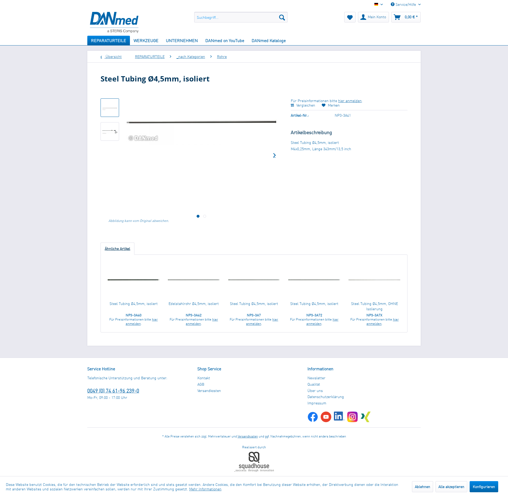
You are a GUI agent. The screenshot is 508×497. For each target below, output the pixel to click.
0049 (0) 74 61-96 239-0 (113, 390)
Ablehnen (422, 486)
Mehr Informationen (205, 489)
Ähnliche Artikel (117, 248)
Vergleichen (305, 105)
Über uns (315, 390)
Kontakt (203, 378)
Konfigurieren (484, 486)
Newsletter (316, 378)
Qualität (313, 384)
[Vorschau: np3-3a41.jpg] (110, 107)
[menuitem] (241, 17)
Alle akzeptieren (451, 486)
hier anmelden (350, 100)
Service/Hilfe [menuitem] (405, 4)
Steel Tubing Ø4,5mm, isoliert (134, 303)
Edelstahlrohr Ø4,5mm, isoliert (194, 303)
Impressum (316, 403)
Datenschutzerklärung (325, 396)
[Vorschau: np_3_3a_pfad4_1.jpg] (110, 131)
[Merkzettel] (350, 17)
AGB (200, 384)
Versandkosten (209, 390)
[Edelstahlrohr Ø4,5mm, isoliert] (194, 279)
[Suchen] (282, 17)
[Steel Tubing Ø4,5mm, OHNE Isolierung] (374, 279)
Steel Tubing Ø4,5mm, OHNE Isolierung (374, 306)
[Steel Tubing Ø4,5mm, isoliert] (133, 279)
